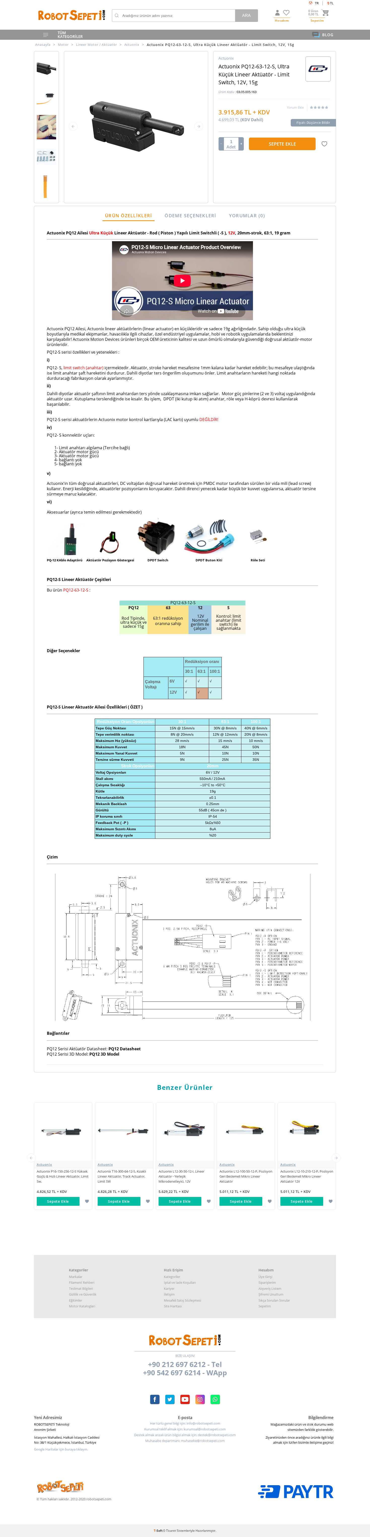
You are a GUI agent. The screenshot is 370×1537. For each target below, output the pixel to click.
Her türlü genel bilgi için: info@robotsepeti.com (185, 1423)
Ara (246, 15)
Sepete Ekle (282, 144)
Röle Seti (258, 560)
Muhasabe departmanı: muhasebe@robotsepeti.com (185, 1440)
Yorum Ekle (295, 107)
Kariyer (169, 1288)
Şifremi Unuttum (270, 1294)
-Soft (158, 1530)
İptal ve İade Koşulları (180, 1282)
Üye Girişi (265, 1276)
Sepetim (264, 1306)
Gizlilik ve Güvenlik (82, 1294)
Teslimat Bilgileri (81, 1288)
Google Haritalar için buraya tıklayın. (61, 1449)
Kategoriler (172, 1276)
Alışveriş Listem (269, 1288)
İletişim (169, 1294)
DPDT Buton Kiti (209, 560)
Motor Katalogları (82, 1306)
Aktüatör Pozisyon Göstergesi (110, 560)
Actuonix (44, 1164)
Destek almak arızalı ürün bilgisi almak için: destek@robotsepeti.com (185, 1435)
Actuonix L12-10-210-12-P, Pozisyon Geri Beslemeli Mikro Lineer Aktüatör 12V (245, 1176)
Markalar (75, 1276)
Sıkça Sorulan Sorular (274, 1300)
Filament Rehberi (81, 1282)
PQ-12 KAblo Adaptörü (65, 560)
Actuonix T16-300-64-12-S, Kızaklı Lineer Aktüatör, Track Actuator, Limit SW (61, 1176)
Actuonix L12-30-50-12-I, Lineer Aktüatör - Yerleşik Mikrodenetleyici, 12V (120, 1176)
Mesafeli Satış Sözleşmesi (182, 1300)
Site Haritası (173, 1306)
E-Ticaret (169, 1530)
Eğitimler (75, 1300)
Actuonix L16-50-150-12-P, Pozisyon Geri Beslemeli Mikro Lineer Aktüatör (306, 1176)
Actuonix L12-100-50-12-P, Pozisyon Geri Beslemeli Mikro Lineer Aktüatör (185, 1176)
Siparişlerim (267, 1282)
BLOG (328, 34)
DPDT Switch (157, 560)
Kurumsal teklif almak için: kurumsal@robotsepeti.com (185, 1429)
